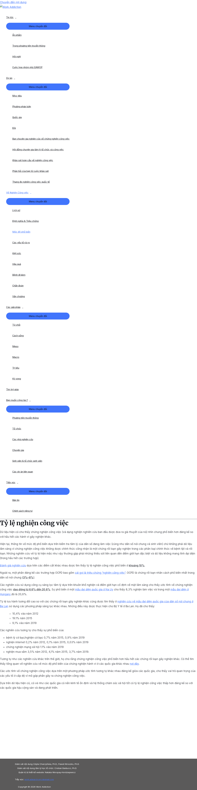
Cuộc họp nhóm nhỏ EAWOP (27, 67)
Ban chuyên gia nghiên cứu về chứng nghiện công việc (41, 138)
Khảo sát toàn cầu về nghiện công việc (32, 160)
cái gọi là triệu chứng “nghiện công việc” (100, 572)
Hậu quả (16, 264)
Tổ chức (16, 428)
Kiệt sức (16, 253)
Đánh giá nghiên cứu (13, 565)
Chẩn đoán (18, 285)
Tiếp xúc (10, 482)
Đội (14, 128)
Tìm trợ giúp (12, 389)
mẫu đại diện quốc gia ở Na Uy (94, 589)
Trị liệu (15, 367)
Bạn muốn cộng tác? (17, 400)
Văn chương (18, 296)
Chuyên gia (18, 450)
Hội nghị (16, 56)
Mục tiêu (17, 95)
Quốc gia (17, 117)
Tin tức (10, 17)
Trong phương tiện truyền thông (28, 45)
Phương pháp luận (21, 106)
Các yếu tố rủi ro (21, 242)
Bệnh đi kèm (18, 274)
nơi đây (134, 663)
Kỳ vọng (16, 378)
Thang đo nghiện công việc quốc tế (31, 181)
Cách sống (18, 335)
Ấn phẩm (17, 35)
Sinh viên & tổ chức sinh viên (27, 460)
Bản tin (15, 500)
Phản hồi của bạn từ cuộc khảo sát (30, 171)
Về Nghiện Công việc (17, 192)
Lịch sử (16, 210)
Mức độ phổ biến (21, 231)
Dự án (9, 78)
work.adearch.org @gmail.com (39, 779)
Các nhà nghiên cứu (22, 439)
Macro (15, 357)
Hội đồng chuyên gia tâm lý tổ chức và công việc (38, 149)
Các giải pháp (13, 307)
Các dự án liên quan (22, 471)
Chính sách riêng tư (22, 510)
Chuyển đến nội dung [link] (13, 2)
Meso (15, 346)
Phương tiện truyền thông (25, 417)
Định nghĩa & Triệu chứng (25, 221)
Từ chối (16, 324)
